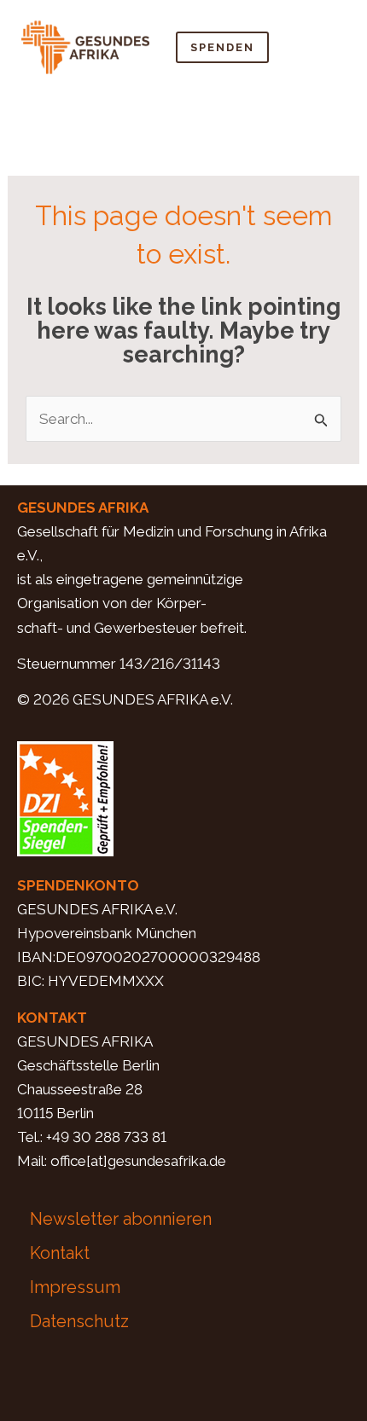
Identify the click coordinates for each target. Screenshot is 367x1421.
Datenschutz (79, 1321)
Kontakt (60, 1253)
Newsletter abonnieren (121, 1219)
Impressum (75, 1287)
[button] (329, 47)
